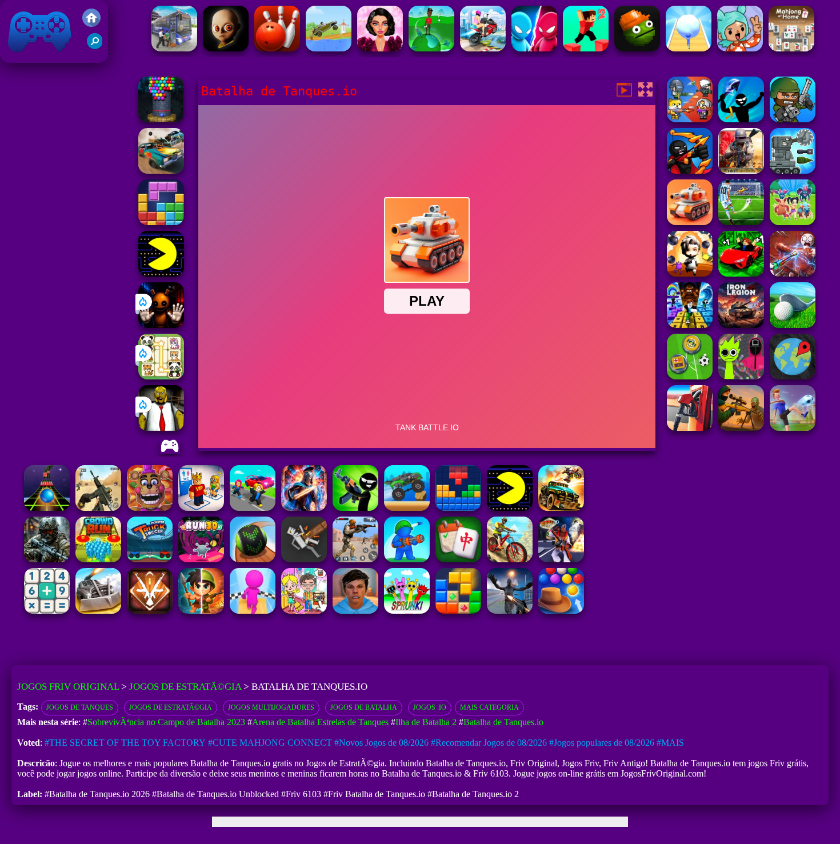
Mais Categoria (489, 707)
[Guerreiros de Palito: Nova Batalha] (690, 170)
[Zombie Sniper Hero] (741, 428)
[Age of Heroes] (201, 610)
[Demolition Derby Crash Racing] (161, 170)
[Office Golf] (792, 325)
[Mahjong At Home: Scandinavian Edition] (791, 48)
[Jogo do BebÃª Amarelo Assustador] (226, 48)
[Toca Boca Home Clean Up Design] (304, 610)
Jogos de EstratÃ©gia (185, 686)
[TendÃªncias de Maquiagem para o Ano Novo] (380, 48)
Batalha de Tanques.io (503, 722)
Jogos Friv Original (68, 686)
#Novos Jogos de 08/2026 (381, 742)
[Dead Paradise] (561, 508)
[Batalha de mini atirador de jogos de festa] (690, 119)
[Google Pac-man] (161, 273)
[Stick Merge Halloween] (355, 508)
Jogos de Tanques (79, 707)
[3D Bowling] (277, 48)
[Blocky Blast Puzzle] (458, 610)
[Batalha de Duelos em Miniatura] (534, 48)
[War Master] (407, 559)
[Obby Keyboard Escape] (690, 325)
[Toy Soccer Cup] (690, 376)
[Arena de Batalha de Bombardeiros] (690, 273)
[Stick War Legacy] (304, 508)
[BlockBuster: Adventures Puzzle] (458, 508)
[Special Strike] (98, 508)
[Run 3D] (201, 559)
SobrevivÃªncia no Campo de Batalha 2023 (166, 722)
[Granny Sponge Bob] (161, 428)
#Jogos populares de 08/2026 (601, 742)
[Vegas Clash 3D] (561, 559)
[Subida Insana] (328, 48)
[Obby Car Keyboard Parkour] (741, 273)
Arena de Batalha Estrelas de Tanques (320, 722)
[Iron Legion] (741, 325)
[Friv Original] (91, 24)
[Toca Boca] (740, 48)
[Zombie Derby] (98, 610)
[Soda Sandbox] (510, 610)
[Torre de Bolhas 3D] (161, 119)
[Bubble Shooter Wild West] (561, 610)
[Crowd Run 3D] (98, 559)
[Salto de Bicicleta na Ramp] (483, 48)
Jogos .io (429, 707)
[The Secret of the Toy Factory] (161, 325)
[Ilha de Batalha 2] (792, 222)
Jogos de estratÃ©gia (170, 707)
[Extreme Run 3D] (47, 508)
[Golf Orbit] (431, 48)
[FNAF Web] (150, 508)
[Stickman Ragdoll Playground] (304, 559)
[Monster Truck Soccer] (150, 559)
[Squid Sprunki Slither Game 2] (741, 376)
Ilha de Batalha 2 (426, 722)
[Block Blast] (161, 222)
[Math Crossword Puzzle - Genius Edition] (47, 610)
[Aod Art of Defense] (150, 610)
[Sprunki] (407, 610)
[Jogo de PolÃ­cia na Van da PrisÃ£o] (174, 48)
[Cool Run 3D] (252, 610)
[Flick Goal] (792, 428)
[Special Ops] (355, 559)
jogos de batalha (363, 707)
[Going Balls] (252, 559)
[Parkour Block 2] (586, 48)
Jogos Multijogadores (271, 707)
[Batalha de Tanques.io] (690, 222)
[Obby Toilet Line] (201, 508)
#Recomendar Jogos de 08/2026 (489, 742)
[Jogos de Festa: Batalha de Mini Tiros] (792, 119)
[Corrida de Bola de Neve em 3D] (688, 48)
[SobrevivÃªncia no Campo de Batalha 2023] (741, 170)
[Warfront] (47, 559)
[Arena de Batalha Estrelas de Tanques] (792, 170)
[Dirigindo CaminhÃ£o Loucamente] (407, 508)
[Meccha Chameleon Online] (792, 273)
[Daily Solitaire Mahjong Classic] (458, 559)
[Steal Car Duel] (252, 508)
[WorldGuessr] (792, 376)
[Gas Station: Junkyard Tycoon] (690, 428)
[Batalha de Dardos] (741, 119)
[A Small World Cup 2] (355, 610)
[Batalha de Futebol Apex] (741, 222)
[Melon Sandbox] (637, 48)
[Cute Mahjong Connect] (161, 376)
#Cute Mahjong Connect (270, 742)
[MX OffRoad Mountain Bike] (510, 559)
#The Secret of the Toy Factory (125, 742)
